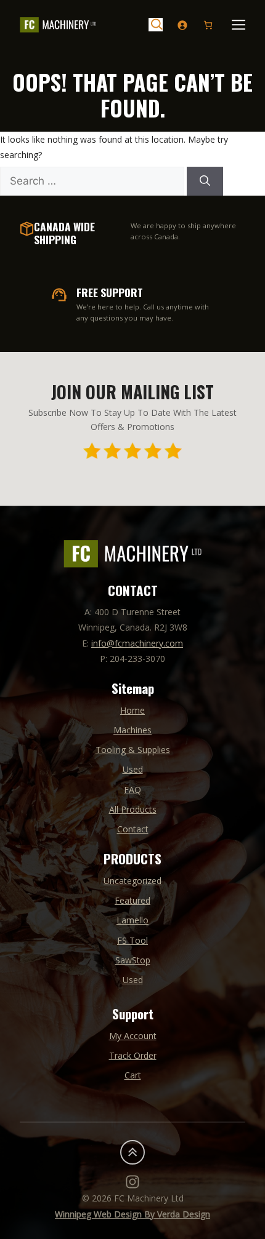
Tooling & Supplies (133, 749)
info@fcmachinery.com (137, 643)
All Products (133, 809)
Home (132, 710)
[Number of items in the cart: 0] (208, 24)
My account (133, 1036)
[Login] (182, 25)
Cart (132, 1075)
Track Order (133, 1055)
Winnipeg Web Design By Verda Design (132, 1214)
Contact (133, 829)
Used (133, 769)
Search (155, 24)
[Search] (205, 181)
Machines (132, 730)
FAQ (132, 789)
